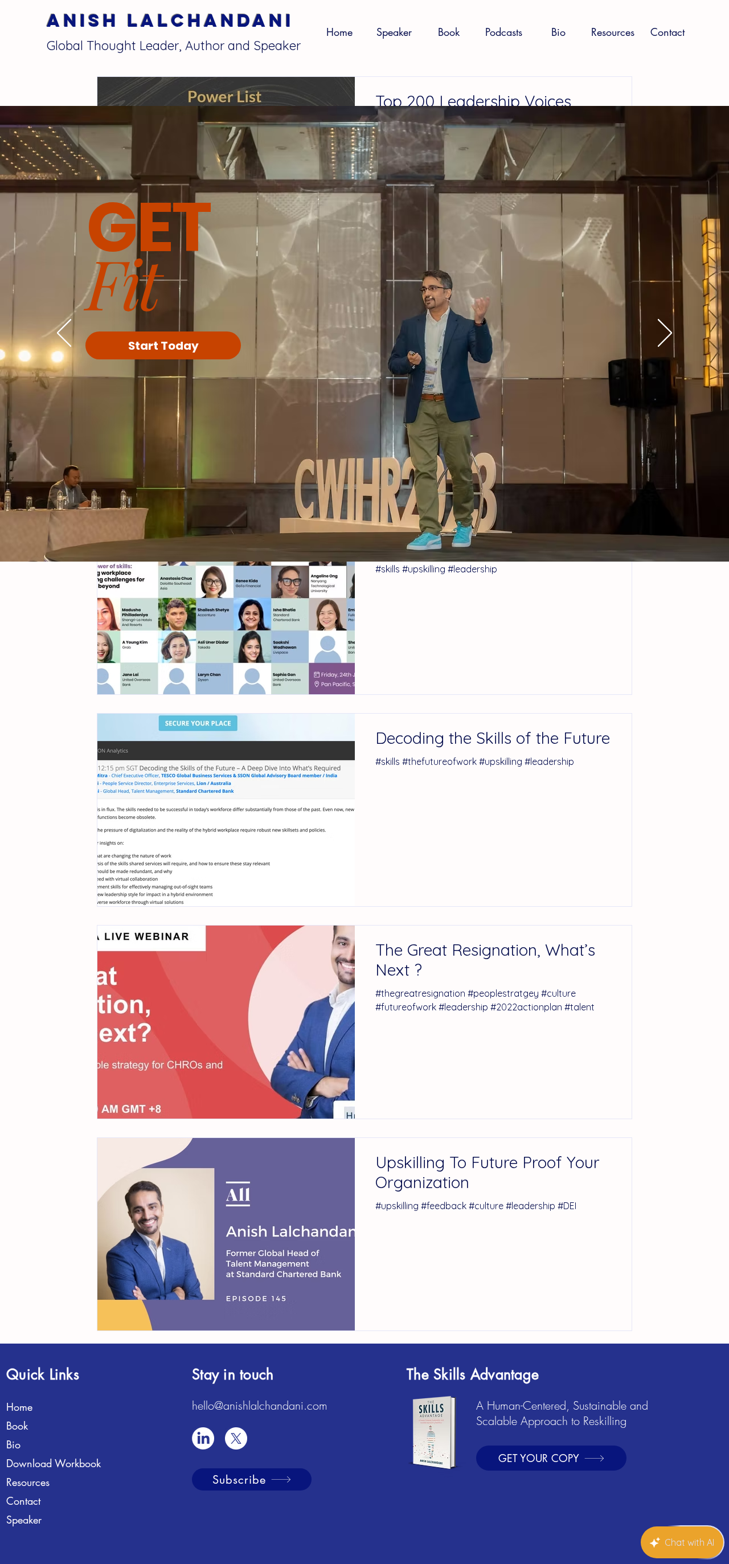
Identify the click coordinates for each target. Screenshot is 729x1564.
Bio (13, 1444)
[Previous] (64, 334)
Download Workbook (53, 1463)
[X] (236, 1438)
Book (17, 1425)
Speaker (24, 1519)
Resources (28, 1482)
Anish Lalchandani (170, 20)
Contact (23, 1501)
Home (19, 1407)
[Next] (665, 334)
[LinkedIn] (203, 1438)
